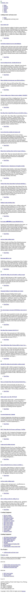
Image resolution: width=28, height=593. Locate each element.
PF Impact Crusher (8, 519)
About (5, 10)
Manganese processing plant (10, 567)
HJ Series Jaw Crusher (9, 520)
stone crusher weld (4, 24)
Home (5, 5)
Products (6, 6)
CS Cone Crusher (8, 526)
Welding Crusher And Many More (8, 202)
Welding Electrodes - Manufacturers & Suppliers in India (13, 165)
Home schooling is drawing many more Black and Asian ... (13, 80)
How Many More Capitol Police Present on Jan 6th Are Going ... (14, 112)
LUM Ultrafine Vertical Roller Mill (12, 546)
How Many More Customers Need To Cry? (10, 330)
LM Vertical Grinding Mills (10, 537)
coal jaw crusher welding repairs (7, 239)
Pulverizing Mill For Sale (6, 258)
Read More (6, 38)
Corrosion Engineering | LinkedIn (8, 414)
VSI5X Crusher (7, 528)
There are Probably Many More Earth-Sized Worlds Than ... (13, 381)
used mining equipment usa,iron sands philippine (11, 43)
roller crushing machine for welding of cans (10, 498)
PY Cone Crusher (8, 527)
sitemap (23, 591)
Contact (5, 12)
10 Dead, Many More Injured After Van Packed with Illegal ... (13, 183)
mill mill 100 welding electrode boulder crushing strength (13, 274)
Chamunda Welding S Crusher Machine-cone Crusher (12, 291)
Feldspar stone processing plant (11, 566)
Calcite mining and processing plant (12, 564)
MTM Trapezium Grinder (10, 538)
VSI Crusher (7, 530)
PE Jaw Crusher (7, 515)
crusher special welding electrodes (8, 444)
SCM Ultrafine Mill (8, 541)
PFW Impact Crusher (9, 518)
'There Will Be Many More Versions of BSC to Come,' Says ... (13, 345)
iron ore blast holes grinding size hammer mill (10, 132)
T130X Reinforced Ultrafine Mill (11, 544)
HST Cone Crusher (8, 522)
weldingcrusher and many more (11, 552)
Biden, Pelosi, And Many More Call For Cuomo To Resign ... (13, 151)
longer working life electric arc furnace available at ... (12, 464)
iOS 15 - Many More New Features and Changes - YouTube (13, 429)
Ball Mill (6, 542)
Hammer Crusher (8, 531)
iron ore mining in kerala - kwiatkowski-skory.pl (11, 62)
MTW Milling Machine (9, 540)
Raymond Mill (7, 545)
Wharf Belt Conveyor (9, 576)
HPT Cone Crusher (8, 523)
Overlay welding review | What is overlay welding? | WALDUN (14, 95)
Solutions (6, 8)
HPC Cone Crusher (8, 524)
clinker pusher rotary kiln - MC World (9, 396)
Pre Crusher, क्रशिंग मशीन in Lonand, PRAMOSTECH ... (12, 221)
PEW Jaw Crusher (8, 516)
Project (5, 9)
